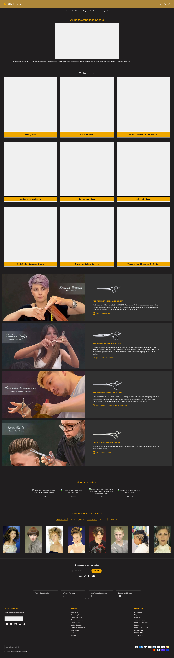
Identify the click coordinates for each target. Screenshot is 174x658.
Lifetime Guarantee (76, 625)
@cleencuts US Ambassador (106, 358)
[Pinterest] (20, 624)
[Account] (161, 4)
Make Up (114, 519)
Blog (135, 615)
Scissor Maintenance (77, 620)
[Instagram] (15, 624)
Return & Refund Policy (141, 627)
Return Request (75, 630)
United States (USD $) (12, 647)
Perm (73, 519)
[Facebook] (7, 624)
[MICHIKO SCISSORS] (13, 4)
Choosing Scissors (76, 617)
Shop (84, 11)
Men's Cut (92, 519)
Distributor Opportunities (141, 622)
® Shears (13, 651)
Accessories (74, 635)
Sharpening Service (76, 615)
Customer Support (139, 620)
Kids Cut (103, 519)
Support (105, 11)
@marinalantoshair (102, 313)
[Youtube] (11, 624)
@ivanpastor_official (103, 452)
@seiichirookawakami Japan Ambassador (111, 405)
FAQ (72, 632)
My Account (74, 612)
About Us (137, 617)
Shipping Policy (138, 632)
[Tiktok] (24, 624)
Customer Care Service (78, 627)
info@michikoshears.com (16, 612)
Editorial (136, 625)
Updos (81, 519)
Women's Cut (61, 519)
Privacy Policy (138, 630)
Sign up (96, 571)
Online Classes (75, 622)
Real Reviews (94, 11)
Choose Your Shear (72, 11)
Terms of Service (139, 635)
